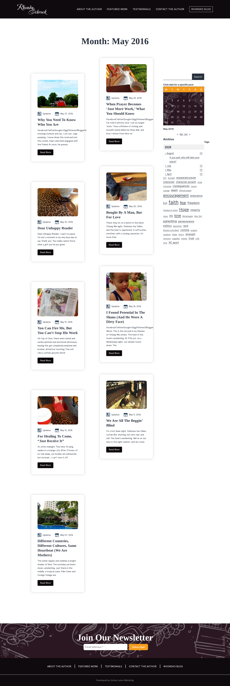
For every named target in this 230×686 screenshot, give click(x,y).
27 (189, 117)
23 (166, 117)
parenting (170, 221)
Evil (165, 203)
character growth (186, 181)
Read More (45, 152)
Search (198, 76)
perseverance (186, 221)
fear (183, 203)
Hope (184, 209)
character (168, 181)
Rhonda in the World (171, 230)
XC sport (174, 242)
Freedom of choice (170, 210)
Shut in (181, 235)
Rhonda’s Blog (201, 9)
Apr (181, 134)
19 (183, 111)
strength (190, 234)
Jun (186, 134)
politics (167, 225)
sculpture (167, 235)
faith (174, 202)
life (171, 215)
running (184, 230)
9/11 (164, 178)
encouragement (176, 195)
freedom (194, 203)
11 (178, 106)
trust (191, 238)
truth (197, 239)
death (174, 190)
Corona (194, 186)
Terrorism (167, 239)
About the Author (89, 9)
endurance (196, 195)
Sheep (174, 235)
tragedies (176, 239)
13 (189, 106)
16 (166, 111)
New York (198, 216)
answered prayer (186, 177)
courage (166, 191)
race (185, 225)
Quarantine (177, 226)
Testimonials (142, 9)
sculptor (194, 230)
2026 (168, 147)
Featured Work (117, 9)
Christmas (167, 186)
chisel (199, 182)
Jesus (165, 216)
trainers (184, 239)
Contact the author (170, 9)
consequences (181, 186)
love (177, 215)
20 (189, 111)
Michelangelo (187, 216)
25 (178, 117)
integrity (195, 209)
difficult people (185, 191)
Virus (165, 243)
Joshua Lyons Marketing (122, 680)
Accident (171, 178)
